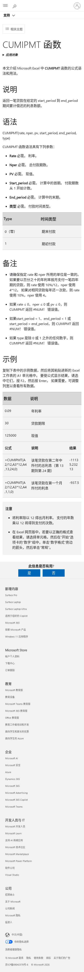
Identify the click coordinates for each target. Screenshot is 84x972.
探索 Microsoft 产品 (15, 629)
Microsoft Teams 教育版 (17, 703)
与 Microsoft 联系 (14, 957)
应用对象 (12, 55)
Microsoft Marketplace (17, 854)
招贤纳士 (10, 894)
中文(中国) (17, 934)
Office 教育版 (12, 717)
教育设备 (10, 697)
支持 (7, 15)
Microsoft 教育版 (14, 690)
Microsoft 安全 (12, 765)
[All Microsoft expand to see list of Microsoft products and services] (5, 6)
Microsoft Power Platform (18, 861)
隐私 (28, 957)
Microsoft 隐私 (12, 915)
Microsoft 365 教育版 (16, 710)
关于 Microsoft (12, 901)
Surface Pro (11, 595)
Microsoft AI (11, 758)
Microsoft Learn (13, 833)
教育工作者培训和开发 (17, 724)
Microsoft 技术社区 (15, 847)
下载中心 (10, 663)
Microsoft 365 (12, 622)
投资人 (8, 922)
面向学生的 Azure (14, 738)
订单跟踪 (10, 670)
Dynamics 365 (12, 779)
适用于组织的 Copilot (16, 615)
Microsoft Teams (14, 806)
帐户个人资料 (12, 656)
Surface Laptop (13, 602)
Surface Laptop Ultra (16, 609)
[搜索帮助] (15, 5)
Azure (8, 772)
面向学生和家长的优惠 (17, 731)
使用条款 (38, 957)
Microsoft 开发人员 (15, 826)
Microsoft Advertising (16, 792)
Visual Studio (12, 874)
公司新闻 (10, 908)
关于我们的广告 (62, 957)
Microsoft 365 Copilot (16, 799)
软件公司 (10, 867)
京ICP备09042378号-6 (16, 964)
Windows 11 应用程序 (16, 636)
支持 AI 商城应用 (14, 840)
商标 (48, 957)
